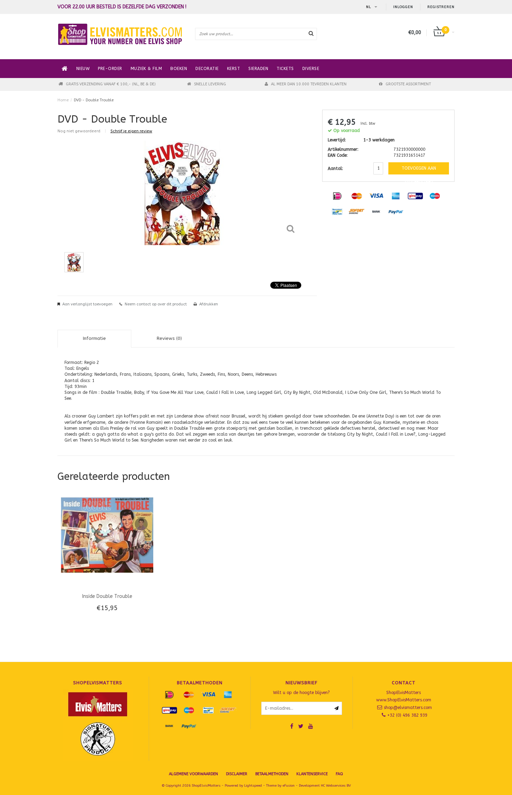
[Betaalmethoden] (337, 195)
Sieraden (258, 68)
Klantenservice (312, 774)
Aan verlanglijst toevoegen (87, 304)
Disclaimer (236, 774)
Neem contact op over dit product (156, 304)
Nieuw (83, 68)
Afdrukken (208, 304)
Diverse (310, 68)
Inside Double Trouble (107, 596)
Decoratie (207, 68)
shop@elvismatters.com (408, 707)
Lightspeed (253, 786)
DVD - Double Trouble (94, 100)
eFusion (288, 786)
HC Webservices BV (336, 786)
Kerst (233, 68)
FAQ (339, 774)
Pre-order (110, 68)
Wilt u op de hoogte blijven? (301, 692)
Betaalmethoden (271, 774)
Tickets (285, 68)
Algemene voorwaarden (193, 774)
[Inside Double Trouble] (107, 534)
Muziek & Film (146, 68)
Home (63, 100)
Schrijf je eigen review (131, 131)
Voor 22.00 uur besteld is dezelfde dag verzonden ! (121, 7)
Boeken (178, 68)
